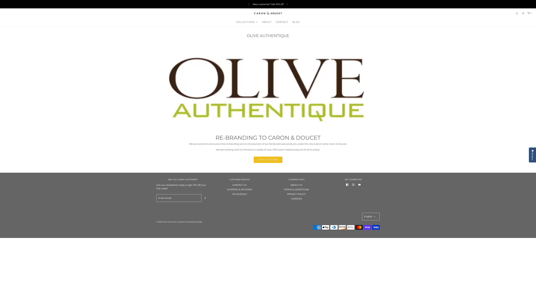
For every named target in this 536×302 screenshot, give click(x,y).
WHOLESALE (239, 194)
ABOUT (267, 22)
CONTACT (282, 22)
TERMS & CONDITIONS (296, 189)
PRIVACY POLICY (296, 194)
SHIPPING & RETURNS (239, 189)
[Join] (205, 198)
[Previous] (248, 4)
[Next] (288, 4)
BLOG (296, 22)
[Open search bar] (516, 13)
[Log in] (523, 13)
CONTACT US (239, 185)
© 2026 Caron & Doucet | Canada (170, 222)
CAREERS (296, 198)
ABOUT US (296, 185)
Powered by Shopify (193, 222)
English (368, 216)
